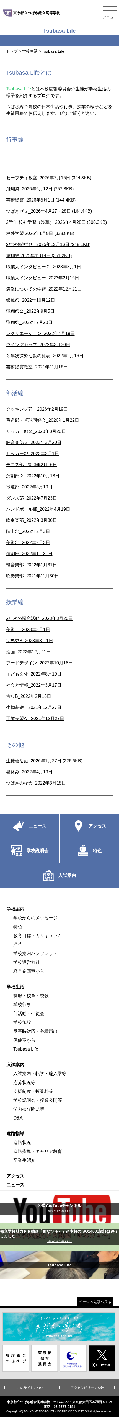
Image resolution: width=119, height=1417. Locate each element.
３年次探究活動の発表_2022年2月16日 (45, 355)
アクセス (15, 1175)
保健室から (24, 1040)
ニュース (15, 1184)
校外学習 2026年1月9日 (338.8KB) (40, 233)
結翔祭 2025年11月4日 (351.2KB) (39, 255)
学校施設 (22, 1022)
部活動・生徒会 (28, 1013)
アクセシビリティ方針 (87, 1388)
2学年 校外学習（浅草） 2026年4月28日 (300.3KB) (56, 222)
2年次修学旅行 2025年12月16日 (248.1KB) (48, 244)
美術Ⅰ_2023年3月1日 (28, 629)
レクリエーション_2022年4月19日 (40, 333)
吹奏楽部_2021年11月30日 (32, 576)
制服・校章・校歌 (31, 995)
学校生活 (30, 51)
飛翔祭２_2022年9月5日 (30, 311)
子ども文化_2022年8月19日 (33, 674)
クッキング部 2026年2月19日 (37, 409)
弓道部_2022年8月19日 (29, 487)
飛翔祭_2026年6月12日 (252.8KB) (40, 189)
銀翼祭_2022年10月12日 (30, 300)
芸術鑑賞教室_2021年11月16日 (37, 366)
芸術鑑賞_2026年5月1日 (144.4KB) (41, 200)
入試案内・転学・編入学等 (39, 1073)
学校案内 (15, 909)
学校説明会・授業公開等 (37, 1100)
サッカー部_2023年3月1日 (32, 453)
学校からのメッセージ (35, 917)
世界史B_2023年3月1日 (29, 640)
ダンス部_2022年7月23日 (31, 498)
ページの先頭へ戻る (95, 1302)
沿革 (17, 944)
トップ (12, 51)
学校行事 (22, 1004)
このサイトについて (32, 1388)
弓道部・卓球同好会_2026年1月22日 (42, 420)
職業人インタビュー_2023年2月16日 (42, 278)
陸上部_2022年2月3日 (28, 531)
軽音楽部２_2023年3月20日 (33, 442)
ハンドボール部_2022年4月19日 (38, 509)
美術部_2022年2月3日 (28, 542)
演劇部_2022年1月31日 (29, 553)
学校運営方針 (26, 962)
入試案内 (15, 1064)
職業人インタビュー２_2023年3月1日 (43, 266)
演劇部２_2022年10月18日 (33, 475)
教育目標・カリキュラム (37, 935)
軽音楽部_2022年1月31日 (31, 564)
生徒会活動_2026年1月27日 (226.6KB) (44, 760)
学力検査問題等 (28, 1109)
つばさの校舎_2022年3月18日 (36, 783)
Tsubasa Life (25, 1049)
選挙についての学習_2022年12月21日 (44, 289)
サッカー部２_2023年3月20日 (36, 431)
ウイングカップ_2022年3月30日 (38, 344)
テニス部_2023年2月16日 (31, 464)
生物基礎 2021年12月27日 (33, 707)
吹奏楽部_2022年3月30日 (31, 520)
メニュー (110, 17)
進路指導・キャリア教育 (37, 1151)
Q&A (18, 1118)
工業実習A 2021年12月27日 (35, 718)
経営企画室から (28, 971)
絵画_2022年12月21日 (28, 651)
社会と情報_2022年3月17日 (33, 685)
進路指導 (15, 1133)
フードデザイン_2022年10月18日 (39, 663)
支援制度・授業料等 (33, 1091)
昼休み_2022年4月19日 (29, 772)
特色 (17, 926)
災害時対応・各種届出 (35, 1031)
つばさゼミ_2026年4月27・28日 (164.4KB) (49, 211)
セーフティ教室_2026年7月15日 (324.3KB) (48, 177)
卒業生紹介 (24, 1160)
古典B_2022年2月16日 (28, 696)
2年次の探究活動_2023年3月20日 (39, 618)
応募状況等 (24, 1082)
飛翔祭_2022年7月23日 (29, 322)
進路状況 (22, 1142)
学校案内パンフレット (35, 953)
